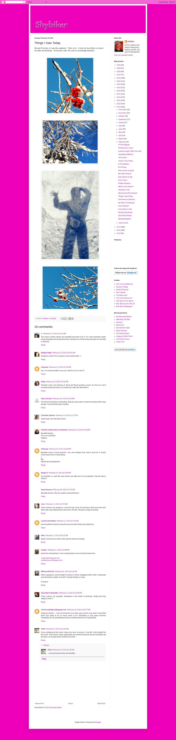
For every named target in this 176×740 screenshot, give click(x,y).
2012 (119, 227)
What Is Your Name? (126, 187)
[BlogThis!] (64, 318)
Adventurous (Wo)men (126, 199)
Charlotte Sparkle (48, 415)
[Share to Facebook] (69, 318)
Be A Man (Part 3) (124, 174)
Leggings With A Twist (124, 336)
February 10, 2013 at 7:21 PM (64, 490)
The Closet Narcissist (124, 298)
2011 (119, 230)
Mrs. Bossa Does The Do (125, 304)
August (121, 123)
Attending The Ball (123, 319)
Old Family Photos (125, 216)
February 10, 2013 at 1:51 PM (57, 382)
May (120, 132)
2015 (119, 100)
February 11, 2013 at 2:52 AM (68, 521)
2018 (119, 91)
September (123, 119)
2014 (119, 104)
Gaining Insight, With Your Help (129, 151)
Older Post (101, 703)
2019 (119, 88)
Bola (43, 535)
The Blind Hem (121, 295)
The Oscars (122, 158)
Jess (43, 504)
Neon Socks (122, 180)
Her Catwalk (120, 292)
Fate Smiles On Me (125, 177)
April (120, 135)
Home (70, 703)
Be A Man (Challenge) (126, 203)
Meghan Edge (46, 353)
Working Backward (125, 212)
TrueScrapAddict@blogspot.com (53, 610)
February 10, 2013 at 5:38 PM (60, 473)
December (123, 110)
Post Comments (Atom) (53, 707)
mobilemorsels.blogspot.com (51, 560)
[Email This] (62, 318)
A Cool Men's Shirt (125, 209)
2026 (119, 65)
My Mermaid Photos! (123, 317)
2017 (119, 94)
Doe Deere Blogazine (124, 306)
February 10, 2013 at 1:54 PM (64, 399)
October (122, 116)
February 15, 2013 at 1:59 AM (63, 650)
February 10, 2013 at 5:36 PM (60, 449)
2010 (119, 233)
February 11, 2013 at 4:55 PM (58, 550)
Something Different (125, 154)
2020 (119, 84)
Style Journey (46, 399)
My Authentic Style (123, 328)
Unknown (44, 367)
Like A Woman (123, 206)
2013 (119, 107)
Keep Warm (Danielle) (49, 593)
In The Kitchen (123, 164)
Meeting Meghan (124, 219)
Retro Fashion (121, 331)
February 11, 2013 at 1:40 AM (57, 504)
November (123, 113)
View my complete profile (123, 55)
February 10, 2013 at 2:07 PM (67, 415)
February (122, 142)
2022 (119, 78)
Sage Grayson (46, 490)
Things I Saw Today (125, 161)
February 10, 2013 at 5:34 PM (79, 430)
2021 (119, 81)
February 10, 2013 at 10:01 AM (54, 334)
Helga (43, 382)
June (121, 129)
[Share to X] (67, 318)
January (122, 223)
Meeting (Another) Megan (127, 193)
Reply (43, 345)
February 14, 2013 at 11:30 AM (57, 629)
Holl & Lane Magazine (124, 284)
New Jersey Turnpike (126, 170)
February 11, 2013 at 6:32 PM (66, 571)
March (121, 139)
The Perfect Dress (123, 339)
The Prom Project (122, 333)
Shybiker (130, 41)
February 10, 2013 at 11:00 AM (63, 353)
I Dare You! (120, 342)
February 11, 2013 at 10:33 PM (70, 593)
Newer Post (39, 703)
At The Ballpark (124, 145)
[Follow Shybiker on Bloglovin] (126, 274)
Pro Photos (122, 167)
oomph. (44, 550)
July (120, 126)
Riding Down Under (125, 148)
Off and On (120, 325)
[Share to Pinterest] (72, 318)
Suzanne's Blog (122, 287)
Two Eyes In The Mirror (124, 301)
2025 (119, 68)
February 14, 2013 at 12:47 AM (78, 610)
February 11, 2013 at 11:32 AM (56, 535)
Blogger (98, 722)
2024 (119, 71)
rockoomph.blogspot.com (50, 558)
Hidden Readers (124, 183)
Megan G (44, 473)
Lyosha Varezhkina (48, 521)
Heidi (43, 629)
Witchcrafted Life (47, 571)
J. (41, 334)
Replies (46, 645)
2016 (119, 97)
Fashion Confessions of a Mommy (54, 430)
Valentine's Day (124, 190)
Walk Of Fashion (122, 290)
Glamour (119, 322)
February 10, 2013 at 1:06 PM (60, 367)
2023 (119, 75)
